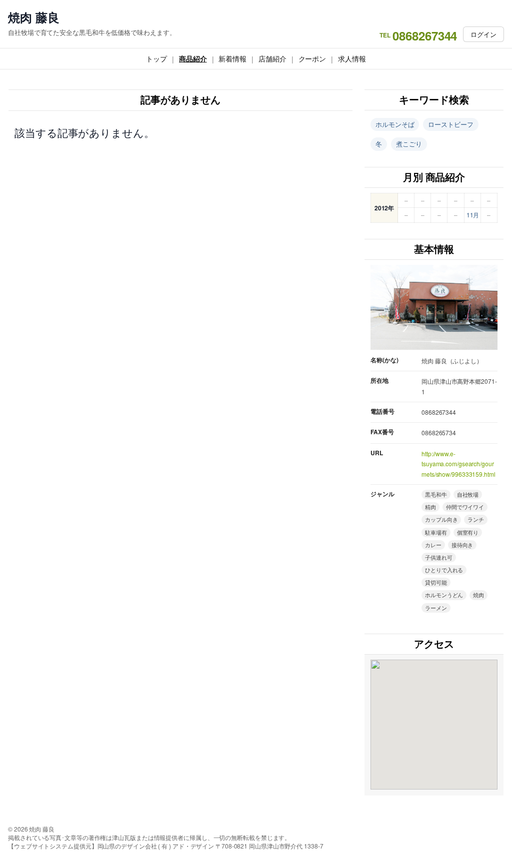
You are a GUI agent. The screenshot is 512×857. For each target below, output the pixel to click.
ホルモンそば (395, 124)
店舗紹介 (272, 58)
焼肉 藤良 (34, 17)
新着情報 (232, 58)
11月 (473, 214)
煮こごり (409, 143)
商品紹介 (193, 58)
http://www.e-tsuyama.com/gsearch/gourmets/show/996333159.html (459, 463)
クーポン (312, 58)
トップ (156, 58)
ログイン (483, 34)
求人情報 (352, 58)
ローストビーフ (450, 124)
